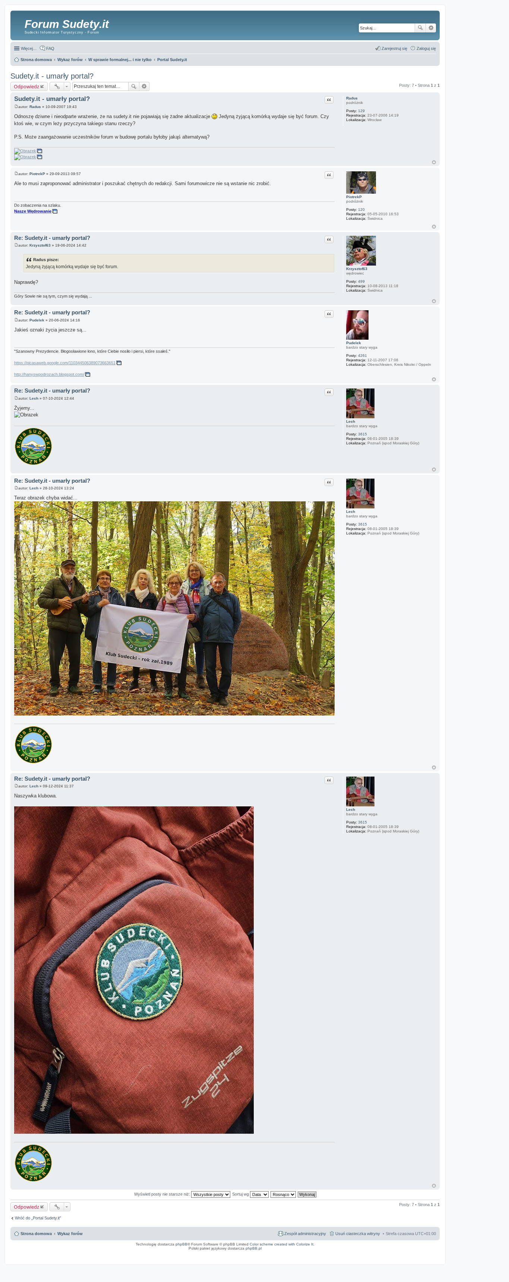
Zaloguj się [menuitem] (426, 48)
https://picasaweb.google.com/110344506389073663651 (65, 363)
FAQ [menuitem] (50, 48)
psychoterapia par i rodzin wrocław (423, 1258)
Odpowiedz (26, 86)
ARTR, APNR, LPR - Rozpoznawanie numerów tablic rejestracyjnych (272, 1253)
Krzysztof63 (356, 269)
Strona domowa (36, 1233)
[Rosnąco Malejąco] (284, 1194)
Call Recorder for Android (357, 1253)
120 (361, 209)
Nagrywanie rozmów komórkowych (403, 1255)
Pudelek (353, 343)
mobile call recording (430, 1255)
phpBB (181, 1244)
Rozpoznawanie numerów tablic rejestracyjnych (417, 1253)
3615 (362, 434)
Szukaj (420, 27)
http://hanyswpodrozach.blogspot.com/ (49, 374)
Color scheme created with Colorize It (281, 1244)
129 (361, 111)
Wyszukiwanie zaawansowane (431, 27)
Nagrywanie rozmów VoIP (382, 1253)
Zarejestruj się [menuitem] (394, 48)
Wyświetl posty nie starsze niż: (162, 1194)
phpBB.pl (254, 1248)
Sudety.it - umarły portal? (52, 76)
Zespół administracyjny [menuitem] (305, 1233)
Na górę (434, 162)
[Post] (16, 107)
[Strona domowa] (18, 24)
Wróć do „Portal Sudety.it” (38, 1218)
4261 (362, 355)
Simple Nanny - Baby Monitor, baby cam (325, 1253)
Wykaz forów (70, 1233)
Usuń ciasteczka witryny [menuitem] (357, 1233)
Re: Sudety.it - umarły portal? (52, 238)
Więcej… (29, 48)
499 (361, 281)
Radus (352, 98)
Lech (350, 421)
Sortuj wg (241, 1194)
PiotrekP (354, 197)
